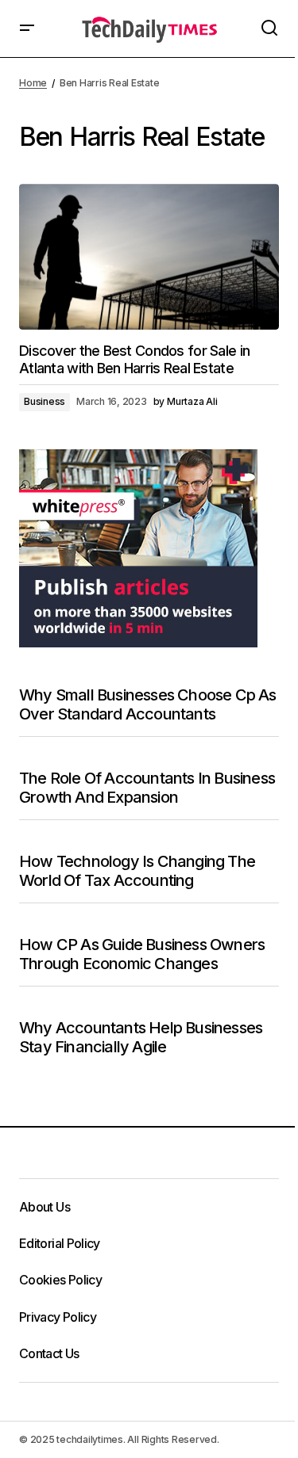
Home (33, 83)
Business (44, 401)
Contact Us (49, 1353)
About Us (44, 1207)
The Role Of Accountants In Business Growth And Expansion (147, 788)
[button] (27, 28)
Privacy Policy (57, 1317)
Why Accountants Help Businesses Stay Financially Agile (140, 1037)
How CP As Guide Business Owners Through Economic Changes (142, 954)
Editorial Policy (59, 1243)
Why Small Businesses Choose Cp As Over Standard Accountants (148, 704)
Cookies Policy (60, 1280)
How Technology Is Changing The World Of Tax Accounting (137, 871)
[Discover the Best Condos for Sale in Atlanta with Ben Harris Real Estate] (149, 257)
